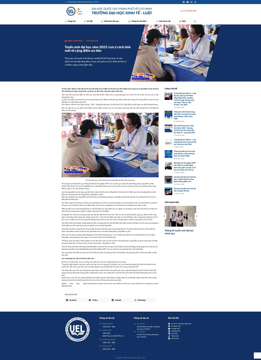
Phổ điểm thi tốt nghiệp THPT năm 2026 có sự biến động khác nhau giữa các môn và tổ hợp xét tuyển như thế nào (185, 166)
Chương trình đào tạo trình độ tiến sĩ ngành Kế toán (185, 190)
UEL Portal (175, 338)
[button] (76, 300)
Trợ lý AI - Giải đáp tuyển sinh (181, 324)
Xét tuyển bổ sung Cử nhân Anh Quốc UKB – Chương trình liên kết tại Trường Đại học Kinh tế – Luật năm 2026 (184, 129)
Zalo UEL (174, 333)
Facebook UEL (176, 326)
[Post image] (168, 96)
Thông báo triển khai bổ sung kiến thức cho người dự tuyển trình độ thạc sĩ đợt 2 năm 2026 (185, 115)
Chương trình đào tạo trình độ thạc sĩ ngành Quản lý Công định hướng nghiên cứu (185, 179)
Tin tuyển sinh (92, 41)
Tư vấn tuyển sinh (189, 11)
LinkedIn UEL (175, 331)
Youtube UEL (175, 328)
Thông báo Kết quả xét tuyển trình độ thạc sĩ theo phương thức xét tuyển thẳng (184, 154)
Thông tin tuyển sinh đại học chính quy (179, 232)
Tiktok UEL (175, 336)
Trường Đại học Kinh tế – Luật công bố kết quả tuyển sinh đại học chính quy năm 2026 (185, 142)
